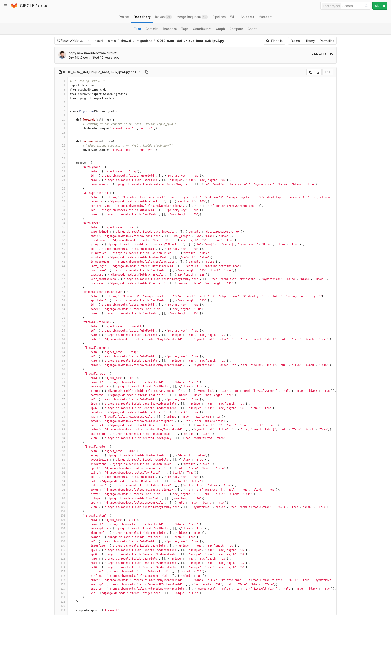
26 (63, 188)
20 (63, 162)
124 (62, 610)
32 (63, 214)
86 (63, 446)
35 (63, 227)
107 (62, 537)
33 (63, 218)
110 (62, 550)
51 (63, 296)
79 (63, 416)
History (310, 41)
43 (63, 261)
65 (63, 356)
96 (63, 489)
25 (63, 184)
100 (62, 507)
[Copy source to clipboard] (310, 72)
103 (62, 520)
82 (63, 429)
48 (63, 283)
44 (63, 266)
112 (62, 558)
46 (63, 274)
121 (62, 597)
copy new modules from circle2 (93, 53)
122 (62, 601)
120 (62, 593)
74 (63, 395)
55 (63, 313)
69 (63, 373)
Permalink (327, 41)
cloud (43, 5)
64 (63, 352)
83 (63, 433)
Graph (220, 29)
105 (62, 528)
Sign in (380, 5)
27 (63, 193)
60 (63, 335)
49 (63, 287)
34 (63, 223)
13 (63, 132)
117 (62, 580)
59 (63, 330)
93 (63, 476)
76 (63, 403)
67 (63, 365)
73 (63, 390)
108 (62, 541)
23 (63, 175)
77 (63, 408)
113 (62, 563)
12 (63, 128)
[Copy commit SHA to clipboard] (331, 54)
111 (62, 554)
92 (63, 472)
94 (63, 481)
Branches (170, 29)
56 (63, 317)
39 (63, 244)
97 (63, 494)
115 (62, 571)
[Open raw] (318, 72)
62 (63, 343)
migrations (144, 41)
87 (63, 451)
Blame (295, 41)
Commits (151, 29)
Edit (327, 72)
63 (63, 347)
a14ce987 (319, 54)
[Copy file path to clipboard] (146, 72)
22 (63, 171)
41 (63, 253)
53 (63, 304)
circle (112, 41)
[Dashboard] (14, 7)
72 (63, 386)
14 (63, 137)
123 (62, 606)
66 (63, 360)
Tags (184, 29)
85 (63, 442)
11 (63, 124)
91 (63, 468)
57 (63, 322)
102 (62, 515)
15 (63, 141)
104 (62, 524)
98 (63, 498)
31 (63, 210)
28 (63, 197)
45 (63, 270)
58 (63, 326)
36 (63, 231)
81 (63, 425)
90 (63, 464)
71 (63, 382)
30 (63, 205)
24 (63, 180)
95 (63, 485)
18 (63, 154)
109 (62, 545)
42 (63, 257)
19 (63, 158)
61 (63, 339)
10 (63, 119)
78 (63, 412)
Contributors (202, 29)
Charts (252, 29)
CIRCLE (27, 5)
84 (63, 438)
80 (63, 421)
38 (63, 240)
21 (63, 167)
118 (62, 584)
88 (63, 455)
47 (63, 279)
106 (62, 532)
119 (62, 588)
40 (63, 248)
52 (63, 300)
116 (62, 575)
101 (62, 511)
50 (63, 291)
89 (63, 459)
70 (63, 378)
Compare (236, 29)
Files (137, 29)
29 (63, 201)
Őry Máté (75, 57)
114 (62, 567)
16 (63, 145)
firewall (126, 41)
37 (63, 236)
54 (63, 309)
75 (63, 399)
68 (63, 369)
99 (63, 502)
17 (63, 149)
